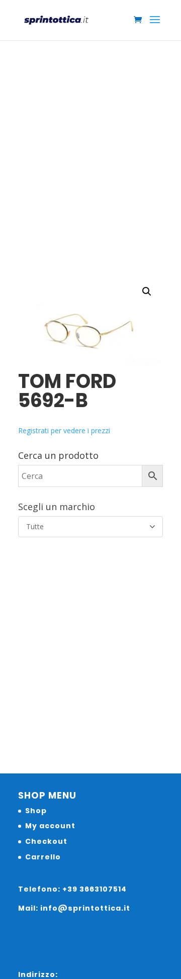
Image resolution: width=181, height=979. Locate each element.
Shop (36, 811)
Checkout (46, 841)
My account (50, 826)
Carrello (43, 857)
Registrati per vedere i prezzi (64, 430)
